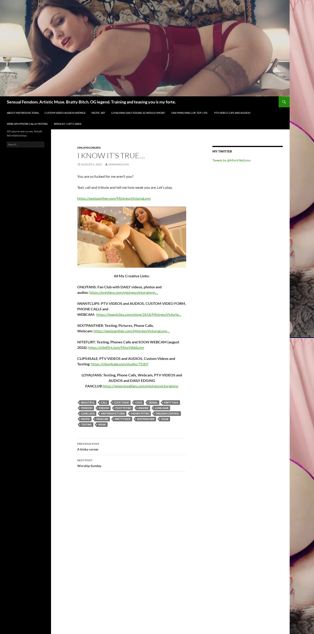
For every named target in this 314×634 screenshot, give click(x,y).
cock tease (121, 402)
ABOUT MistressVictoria (23, 112)
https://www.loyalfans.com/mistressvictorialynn (140, 386)
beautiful (88, 402)
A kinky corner (88, 446)
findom (104, 407)
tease (164, 418)
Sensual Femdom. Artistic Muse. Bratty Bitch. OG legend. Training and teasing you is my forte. (91, 101)
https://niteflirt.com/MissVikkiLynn (116, 347)
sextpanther (145, 418)
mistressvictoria (113, 413)
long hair (161, 407)
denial (153, 402)
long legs (88, 413)
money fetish (140, 413)
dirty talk (171, 402)
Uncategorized (89, 147)
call (104, 402)
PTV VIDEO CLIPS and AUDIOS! (232, 112)
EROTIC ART (98, 112)
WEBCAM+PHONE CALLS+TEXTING (27, 123)
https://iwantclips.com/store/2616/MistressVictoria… (138, 314)
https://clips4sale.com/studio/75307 (119, 364)
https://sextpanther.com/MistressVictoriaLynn (114, 198)
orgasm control (167, 413)
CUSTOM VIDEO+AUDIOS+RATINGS (65, 112)
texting (86, 424)
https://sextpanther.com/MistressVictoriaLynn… (132, 331)
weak (102, 424)
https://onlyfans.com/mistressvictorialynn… (123, 292)
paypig (85, 418)
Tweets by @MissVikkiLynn (231, 160)
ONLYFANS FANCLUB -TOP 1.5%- (189, 112)
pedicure (102, 418)
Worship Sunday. (89, 463)
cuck (138, 402)
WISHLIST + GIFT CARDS (67, 123)
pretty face (123, 418)
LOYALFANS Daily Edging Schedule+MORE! (138, 112)
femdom (86, 407)
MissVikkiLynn (118, 164)
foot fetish (123, 407)
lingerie (143, 407)
